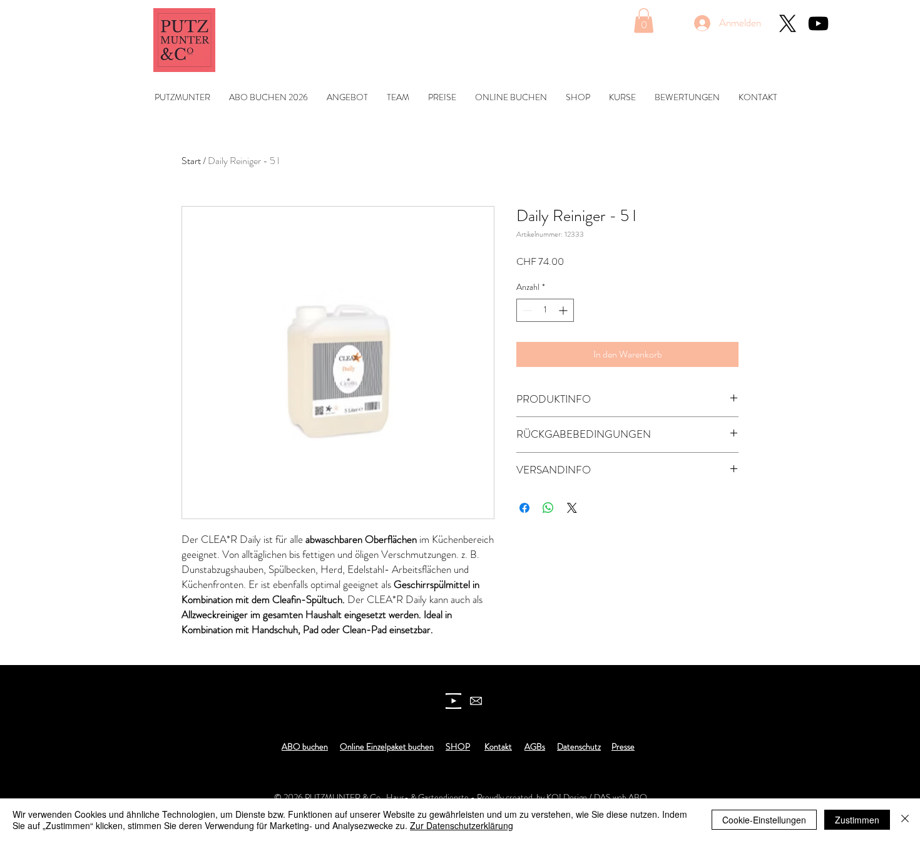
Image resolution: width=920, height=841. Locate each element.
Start (191, 160)
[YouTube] (818, 23)
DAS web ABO (620, 797)
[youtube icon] (453, 701)
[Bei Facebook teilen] (524, 507)
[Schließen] (904, 819)
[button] (643, 20)
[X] (787, 23)
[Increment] (564, 310)
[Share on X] (572, 507)
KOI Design (566, 797)
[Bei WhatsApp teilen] (548, 507)
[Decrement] (526, 310)
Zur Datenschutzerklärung (461, 825)
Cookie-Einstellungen (764, 819)
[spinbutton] (545, 310)
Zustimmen (857, 819)
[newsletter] (476, 701)
